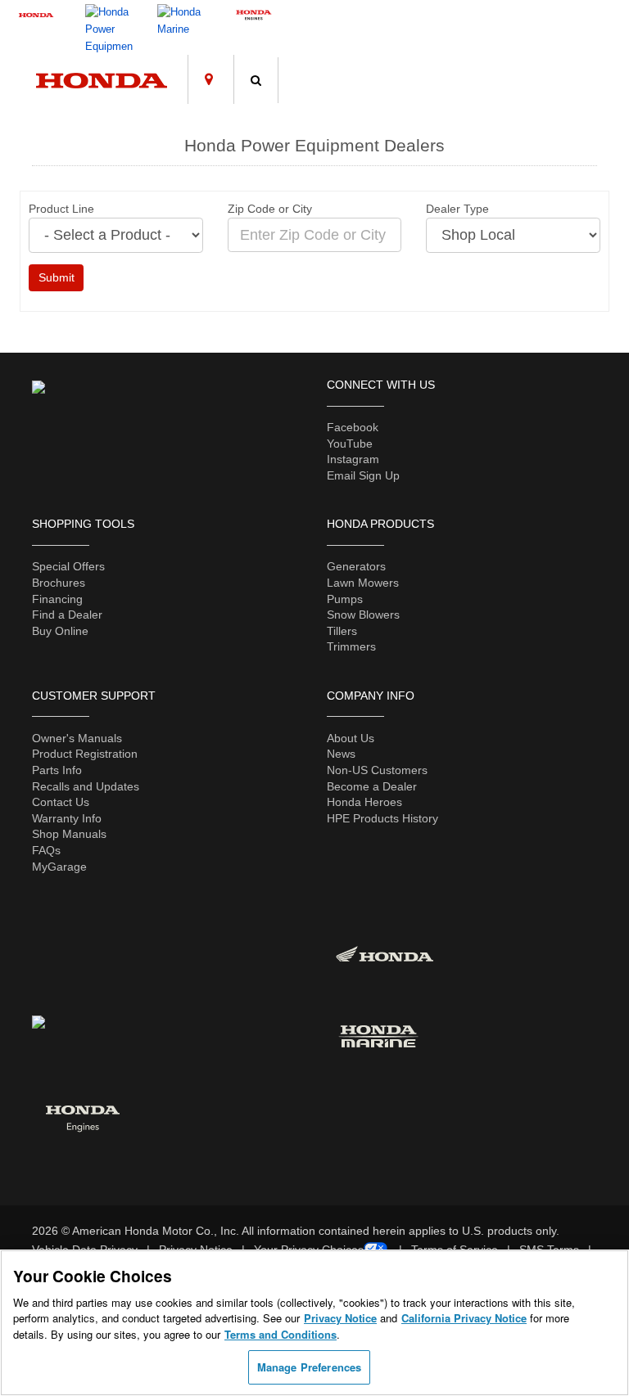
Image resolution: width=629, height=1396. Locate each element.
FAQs (46, 850)
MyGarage (59, 866)
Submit (56, 277)
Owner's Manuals (77, 738)
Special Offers (68, 566)
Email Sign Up (363, 475)
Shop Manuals (69, 833)
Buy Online (60, 630)
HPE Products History (382, 818)
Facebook (352, 427)
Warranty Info (67, 818)
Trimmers (351, 646)
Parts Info (57, 770)
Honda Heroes (364, 801)
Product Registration (85, 753)
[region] (314, 1323)
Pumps (345, 599)
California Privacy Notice (464, 1318)
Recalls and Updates (85, 786)
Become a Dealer (372, 786)
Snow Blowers (363, 614)
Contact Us (60, 801)
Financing (57, 599)
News (341, 753)
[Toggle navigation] (601, 64)
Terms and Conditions (280, 1334)
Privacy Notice (340, 1318)
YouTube (350, 443)
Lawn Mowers (363, 582)
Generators (356, 566)
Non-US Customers (377, 770)
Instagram (353, 459)
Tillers (342, 630)
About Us (350, 738)
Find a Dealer (67, 614)
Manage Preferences (309, 1367)
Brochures (58, 582)
